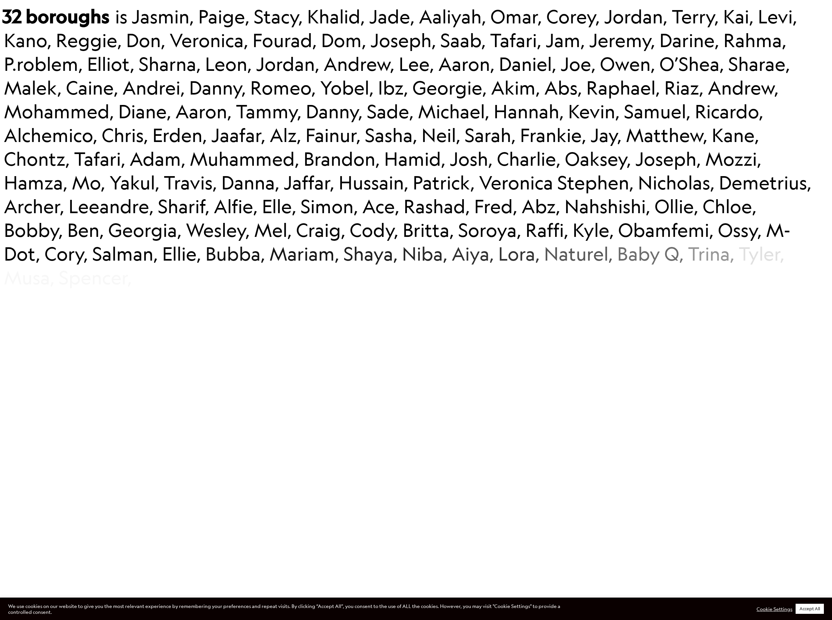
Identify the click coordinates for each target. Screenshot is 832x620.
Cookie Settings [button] (774, 609)
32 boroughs (56, 16)
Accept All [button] (810, 609)
